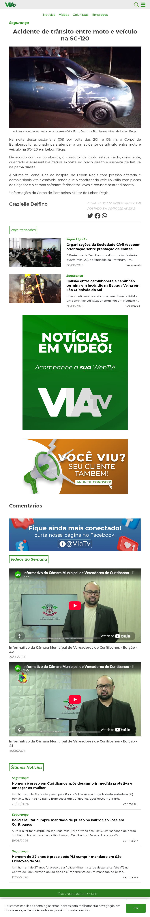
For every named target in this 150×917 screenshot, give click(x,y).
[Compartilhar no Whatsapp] (104, 217)
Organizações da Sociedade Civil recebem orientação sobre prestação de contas (103, 247)
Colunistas (81, 14)
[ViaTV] (11, 4)
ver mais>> (133, 265)
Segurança (19, 23)
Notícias (49, 14)
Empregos (100, 14)
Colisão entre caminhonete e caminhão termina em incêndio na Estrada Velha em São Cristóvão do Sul (102, 285)
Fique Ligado (76, 239)
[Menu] (143, 4)
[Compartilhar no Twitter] (90, 217)
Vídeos (64, 14)
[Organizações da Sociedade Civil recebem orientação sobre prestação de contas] (35, 252)
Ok (136, 908)
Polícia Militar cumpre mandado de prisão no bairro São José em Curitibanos (68, 822)
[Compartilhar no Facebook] (97, 217)
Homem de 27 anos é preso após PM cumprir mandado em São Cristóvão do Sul (66, 859)
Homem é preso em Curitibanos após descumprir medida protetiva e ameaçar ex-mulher (72, 785)
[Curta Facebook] (75, 534)
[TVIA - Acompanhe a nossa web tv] (75, 372)
